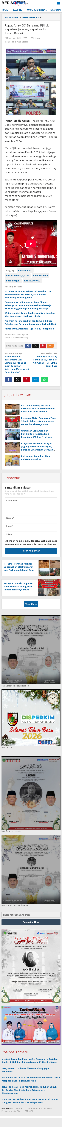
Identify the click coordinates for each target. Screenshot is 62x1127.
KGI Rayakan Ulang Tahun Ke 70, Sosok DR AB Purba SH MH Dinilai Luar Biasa (45, 359)
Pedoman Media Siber (12, 1111)
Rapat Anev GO (32, 280)
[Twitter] (35, 346)
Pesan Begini (13, 280)
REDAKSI (29, 1111)
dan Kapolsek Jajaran (17, 275)
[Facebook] (28, 346)
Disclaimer (47, 1108)
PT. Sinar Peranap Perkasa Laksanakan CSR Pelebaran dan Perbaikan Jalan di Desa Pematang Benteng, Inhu (28, 294)
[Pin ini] (26, 379)
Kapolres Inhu (40, 275)
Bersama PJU (25, 270)
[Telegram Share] (35, 379)
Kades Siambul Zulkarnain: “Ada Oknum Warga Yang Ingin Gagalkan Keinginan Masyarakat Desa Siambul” (17, 363)
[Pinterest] (43, 346)
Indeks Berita (34, 1108)
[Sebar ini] (8, 379)
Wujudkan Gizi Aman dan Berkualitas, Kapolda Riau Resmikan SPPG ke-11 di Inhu (36, 433)
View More (31, 604)
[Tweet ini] (17, 379)
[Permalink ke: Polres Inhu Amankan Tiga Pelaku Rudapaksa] (12, 460)
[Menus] (58, 4)
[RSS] (50, 346)
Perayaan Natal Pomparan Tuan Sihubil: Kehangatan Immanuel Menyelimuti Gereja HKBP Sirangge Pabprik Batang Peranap (28, 305)
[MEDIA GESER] (15, 2)
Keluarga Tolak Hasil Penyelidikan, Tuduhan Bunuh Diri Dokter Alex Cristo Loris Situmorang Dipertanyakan (29, 1090)
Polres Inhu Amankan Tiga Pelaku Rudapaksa (29, 328)
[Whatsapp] (44, 379)
